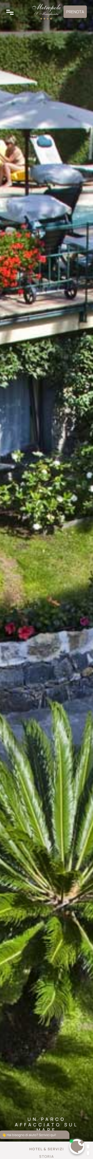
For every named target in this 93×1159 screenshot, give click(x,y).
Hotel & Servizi (46, 1149)
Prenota (75, 11)
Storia (46, 1156)
